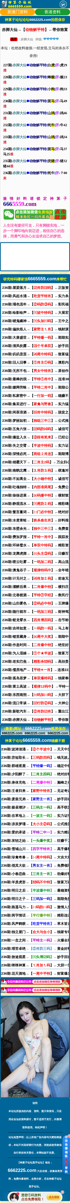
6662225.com (12, 733)
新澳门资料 (17, 12)
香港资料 (52, 12)
